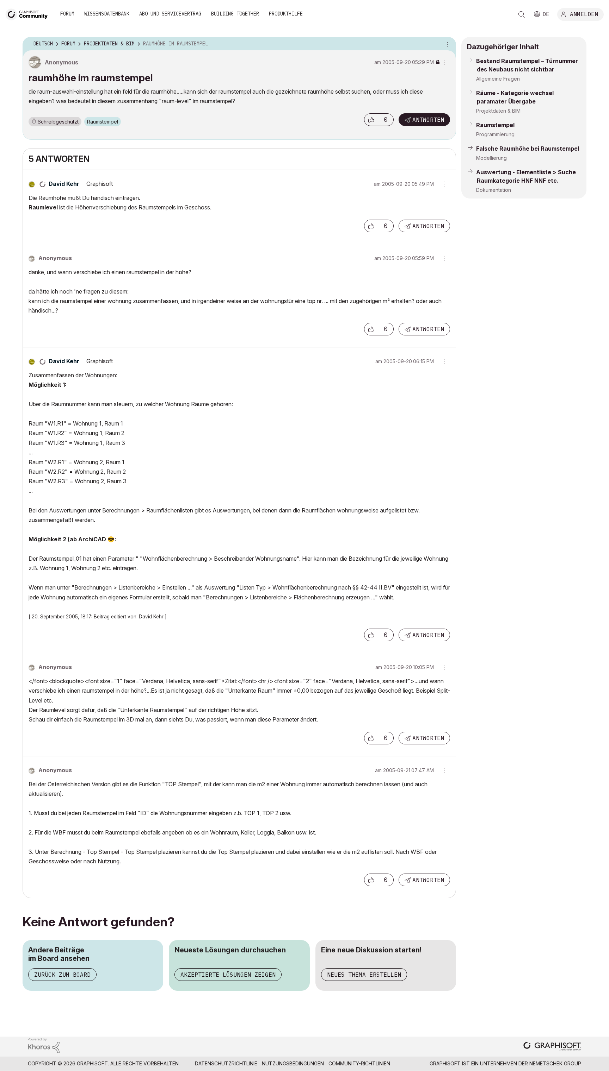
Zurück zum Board (62, 974)
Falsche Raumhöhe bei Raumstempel (527, 148)
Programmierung (495, 134)
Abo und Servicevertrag (170, 14)
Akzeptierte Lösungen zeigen (228, 974)
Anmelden (584, 13)
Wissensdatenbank (106, 14)
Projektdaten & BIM (498, 111)
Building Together (235, 14)
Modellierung (491, 158)
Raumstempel (102, 122)
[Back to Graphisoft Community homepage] (29, 14)
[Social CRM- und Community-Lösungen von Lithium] (44, 1045)
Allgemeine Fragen (498, 79)
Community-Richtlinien (359, 1063)
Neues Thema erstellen (364, 974)
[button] (371, 120)
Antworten (428, 119)
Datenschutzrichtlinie (226, 1063)
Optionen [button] (446, 44)
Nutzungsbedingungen (293, 1063)
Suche (521, 14)
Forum (67, 14)
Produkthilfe (286, 14)
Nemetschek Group (555, 1063)
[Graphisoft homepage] (552, 1047)
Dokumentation (493, 190)
